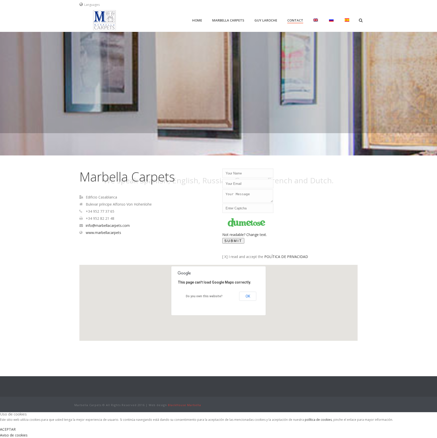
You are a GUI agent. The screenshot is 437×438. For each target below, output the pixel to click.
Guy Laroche (265, 20)
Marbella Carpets (228, 20)
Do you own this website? (204, 296)
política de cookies (318, 419)
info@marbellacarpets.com (108, 225)
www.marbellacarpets (103, 232)
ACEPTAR (8, 429)
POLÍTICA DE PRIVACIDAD (286, 256)
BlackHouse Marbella (184, 405)
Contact (295, 20)
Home (197, 20)
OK (248, 296)
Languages (92, 5)
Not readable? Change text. (244, 234)
